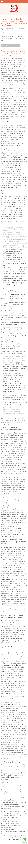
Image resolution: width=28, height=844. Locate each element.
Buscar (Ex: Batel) (6, 45)
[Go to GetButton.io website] (24, 842)
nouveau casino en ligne (16, 139)
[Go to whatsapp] (24, 839)
